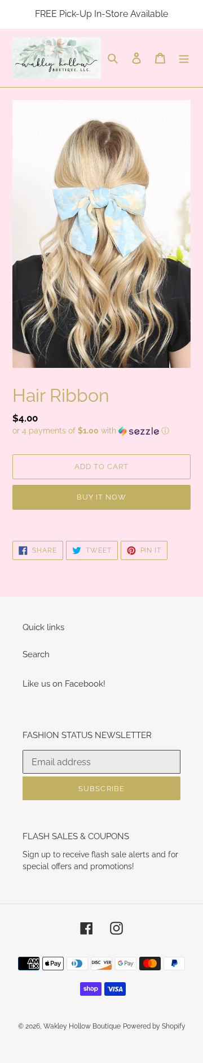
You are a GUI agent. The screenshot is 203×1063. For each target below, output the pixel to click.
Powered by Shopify (154, 1026)
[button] (90, 431)
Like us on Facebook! (64, 684)
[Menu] (184, 58)
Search (36, 654)
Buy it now (101, 497)
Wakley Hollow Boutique (82, 1026)
